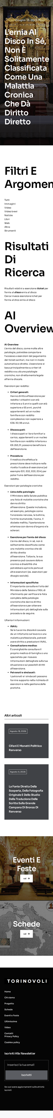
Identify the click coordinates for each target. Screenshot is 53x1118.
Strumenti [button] (10, 230)
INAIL (13, 626)
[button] (26, 227)
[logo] (26, 979)
